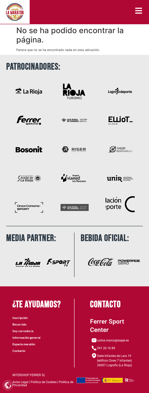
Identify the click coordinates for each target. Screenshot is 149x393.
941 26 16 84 (106, 348)
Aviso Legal (20, 382)
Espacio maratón (23, 344)
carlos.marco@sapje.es (113, 340)
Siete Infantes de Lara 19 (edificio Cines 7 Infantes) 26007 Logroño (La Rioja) (114, 360)
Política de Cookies (44, 382)
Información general (26, 337)
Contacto (18, 350)
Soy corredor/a (22, 331)
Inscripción (20, 318)
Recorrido (19, 324)
